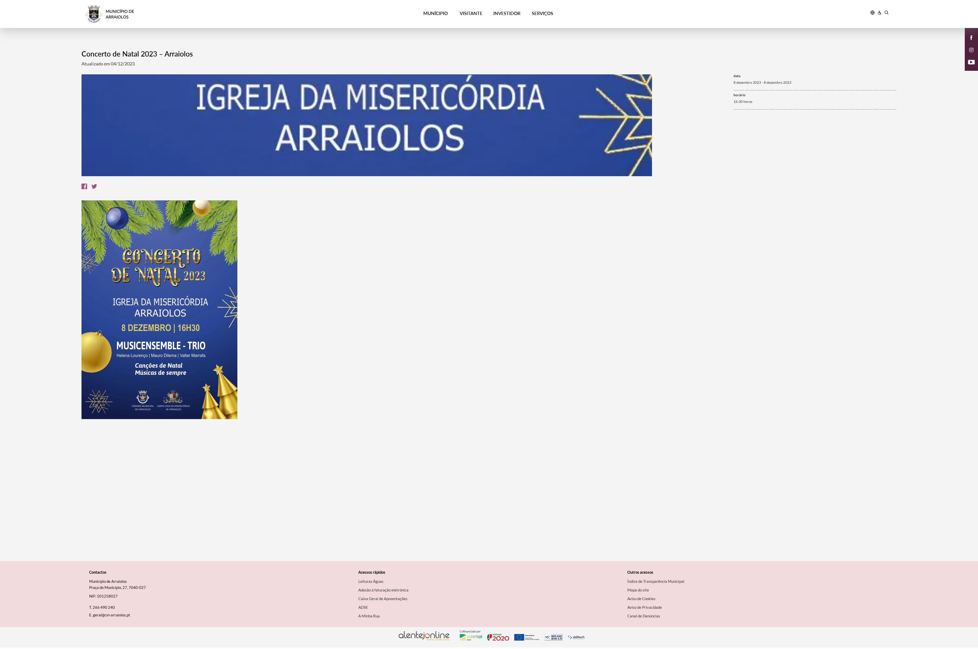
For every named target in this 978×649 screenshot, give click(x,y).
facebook (968, 43)
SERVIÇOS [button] (542, 13)
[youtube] (971, 62)
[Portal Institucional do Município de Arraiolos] (186, 14)
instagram (968, 55)
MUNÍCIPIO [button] (435, 13)
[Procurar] (886, 13)
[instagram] (971, 49)
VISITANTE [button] (471, 13)
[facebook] (971, 37)
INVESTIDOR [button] (506, 13)
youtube (968, 67)
